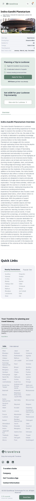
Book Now (27, 497)
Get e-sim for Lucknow (17, 102)
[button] (18, 468)
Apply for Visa (17, 77)
